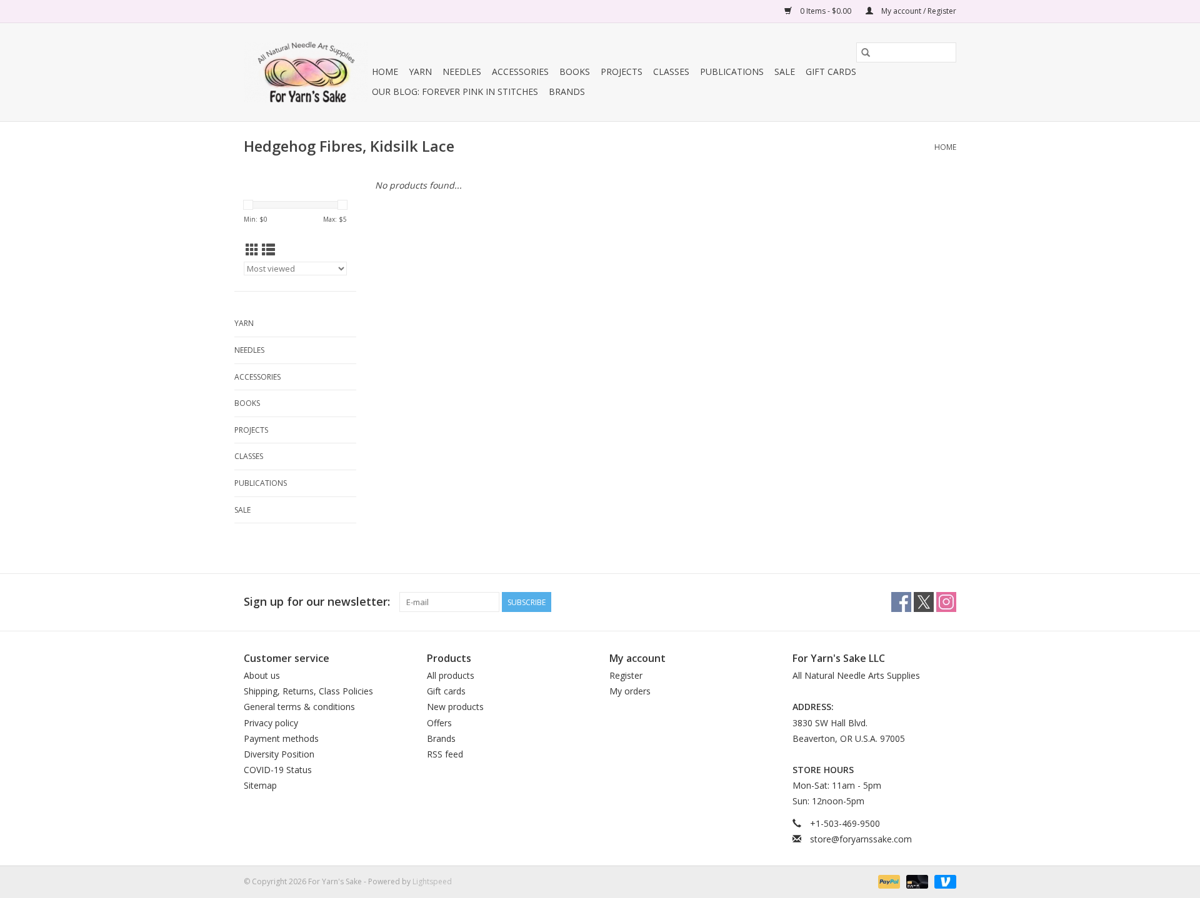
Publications (732, 71)
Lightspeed (432, 881)
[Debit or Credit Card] (916, 881)
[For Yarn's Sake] (306, 72)
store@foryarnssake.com (861, 839)
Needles (461, 71)
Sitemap (260, 785)
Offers (439, 723)
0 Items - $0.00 (825, 11)
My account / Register (917, 11)
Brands (567, 91)
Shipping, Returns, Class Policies (308, 691)
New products (455, 707)
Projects (621, 71)
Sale (784, 71)
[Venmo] (943, 881)
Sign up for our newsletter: (317, 601)
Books (574, 71)
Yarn (420, 71)
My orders (630, 691)
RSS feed (445, 754)
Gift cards (831, 71)
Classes (671, 71)
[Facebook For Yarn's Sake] (901, 602)
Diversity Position (279, 754)
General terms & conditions (299, 707)
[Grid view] (252, 250)
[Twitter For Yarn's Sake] (924, 602)
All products (450, 675)
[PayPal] (888, 881)
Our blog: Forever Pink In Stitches (455, 91)
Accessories (520, 71)
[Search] (865, 52)
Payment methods (281, 738)
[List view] (268, 250)
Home (385, 71)
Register (625, 675)
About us (262, 675)
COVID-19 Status (278, 770)
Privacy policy (271, 723)
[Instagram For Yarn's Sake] (946, 602)
